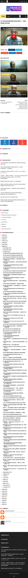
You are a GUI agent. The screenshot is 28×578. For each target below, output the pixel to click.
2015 (3, 495)
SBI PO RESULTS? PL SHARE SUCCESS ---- (13, 331)
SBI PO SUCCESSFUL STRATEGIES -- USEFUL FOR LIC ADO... (14, 312)
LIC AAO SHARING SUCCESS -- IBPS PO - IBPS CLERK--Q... (14, 463)
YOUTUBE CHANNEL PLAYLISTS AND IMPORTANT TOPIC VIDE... (14, 440)
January (5, 487)
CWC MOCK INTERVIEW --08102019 (11, 418)
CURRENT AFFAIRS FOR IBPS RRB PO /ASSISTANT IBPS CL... (14, 446)
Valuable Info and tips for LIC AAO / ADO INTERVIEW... (13, 318)
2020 (3, 244)
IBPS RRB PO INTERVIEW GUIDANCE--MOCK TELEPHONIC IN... (13, 278)
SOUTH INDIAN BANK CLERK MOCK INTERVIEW (14, 352)
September (6, 472)
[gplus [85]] (24, 1)
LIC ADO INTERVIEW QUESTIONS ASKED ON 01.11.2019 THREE (14, 68)
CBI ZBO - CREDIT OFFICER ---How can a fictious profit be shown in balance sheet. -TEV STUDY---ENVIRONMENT (14, 177)
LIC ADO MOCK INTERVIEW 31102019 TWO (13, 253)
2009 (3, 504)
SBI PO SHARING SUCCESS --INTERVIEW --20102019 (13, 326)
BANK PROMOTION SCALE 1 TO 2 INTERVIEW (11, 181)
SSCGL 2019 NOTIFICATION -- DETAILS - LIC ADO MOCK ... (15, 299)
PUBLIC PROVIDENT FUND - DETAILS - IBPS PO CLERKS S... (14, 452)
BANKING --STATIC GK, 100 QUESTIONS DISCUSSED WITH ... (12, 455)
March (5, 483)
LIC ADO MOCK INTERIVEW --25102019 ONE (13, 283)
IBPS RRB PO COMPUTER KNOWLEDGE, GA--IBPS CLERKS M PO (14, 425)
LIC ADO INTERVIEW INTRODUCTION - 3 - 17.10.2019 (13, 355)
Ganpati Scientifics (9, 511)
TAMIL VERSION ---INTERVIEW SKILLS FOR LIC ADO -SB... (15, 339)
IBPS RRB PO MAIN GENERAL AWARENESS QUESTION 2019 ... (12, 379)
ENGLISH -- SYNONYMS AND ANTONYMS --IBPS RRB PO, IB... (14, 405)
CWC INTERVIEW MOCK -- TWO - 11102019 (13, 388)
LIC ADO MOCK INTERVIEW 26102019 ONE (13, 272)
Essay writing (4, 222)
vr (5, 516)
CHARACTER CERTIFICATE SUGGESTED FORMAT (14, 296)
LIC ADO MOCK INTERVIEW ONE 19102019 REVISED (15, 324)
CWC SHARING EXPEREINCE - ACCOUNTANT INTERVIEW (13, 385)
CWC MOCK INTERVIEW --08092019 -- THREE (14, 412)
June (4, 477)
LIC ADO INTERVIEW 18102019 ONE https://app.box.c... (11, 336)
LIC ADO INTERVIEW (18, 25)
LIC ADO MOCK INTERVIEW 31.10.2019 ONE (13, 257)
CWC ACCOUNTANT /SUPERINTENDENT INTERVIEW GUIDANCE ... (12, 443)
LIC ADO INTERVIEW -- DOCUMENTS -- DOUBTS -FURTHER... (15, 286)
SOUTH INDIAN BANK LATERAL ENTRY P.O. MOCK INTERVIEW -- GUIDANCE (12, 167)
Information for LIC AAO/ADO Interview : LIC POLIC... (14, 315)
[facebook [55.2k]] (20, 1)
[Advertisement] (14, 124)
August (5, 474)
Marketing (4, 224)
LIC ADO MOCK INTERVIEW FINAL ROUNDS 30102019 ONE (13, 265)
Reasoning (4, 226)
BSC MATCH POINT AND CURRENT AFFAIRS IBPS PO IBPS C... (14, 449)
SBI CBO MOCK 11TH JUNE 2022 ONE (9, 197)
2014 (3, 497)
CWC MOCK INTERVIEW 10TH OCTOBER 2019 (13, 398)
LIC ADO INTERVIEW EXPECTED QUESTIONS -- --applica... (14, 289)
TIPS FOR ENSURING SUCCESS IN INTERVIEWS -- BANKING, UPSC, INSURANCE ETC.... (12, 193)
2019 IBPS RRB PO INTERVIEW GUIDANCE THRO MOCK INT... (14, 275)
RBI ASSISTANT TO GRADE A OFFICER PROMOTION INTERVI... (15, 376)
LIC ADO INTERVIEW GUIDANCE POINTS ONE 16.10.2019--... (13, 364)
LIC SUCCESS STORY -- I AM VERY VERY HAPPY (14, 457)
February (5, 485)
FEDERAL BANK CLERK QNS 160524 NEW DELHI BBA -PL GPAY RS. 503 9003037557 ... (13, 200)
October (5, 251)
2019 (3, 246)
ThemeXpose (16, 573)
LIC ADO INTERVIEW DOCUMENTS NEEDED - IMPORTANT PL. (13, 306)
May (4, 479)
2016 (3, 493)
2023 (3, 239)
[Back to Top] (14, 576)
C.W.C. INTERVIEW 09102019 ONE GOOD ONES (14, 402)
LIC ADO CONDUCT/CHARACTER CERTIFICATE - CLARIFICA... (14, 294)
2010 (3, 502)
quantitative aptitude (6, 228)
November (6, 250)
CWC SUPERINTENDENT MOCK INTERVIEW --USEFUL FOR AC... (14, 437)
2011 (3, 500)
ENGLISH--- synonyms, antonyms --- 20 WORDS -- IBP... (13, 422)
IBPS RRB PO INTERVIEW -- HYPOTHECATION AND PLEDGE (15, 262)
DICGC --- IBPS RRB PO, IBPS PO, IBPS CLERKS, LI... (15, 407)
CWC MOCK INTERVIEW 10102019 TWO (12, 396)
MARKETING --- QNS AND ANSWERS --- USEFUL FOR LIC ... (14, 350)
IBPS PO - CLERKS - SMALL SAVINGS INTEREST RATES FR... (14, 460)
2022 (3, 240)
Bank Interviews (5, 212)
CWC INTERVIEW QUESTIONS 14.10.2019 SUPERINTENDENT (12, 367)
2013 (3, 498)
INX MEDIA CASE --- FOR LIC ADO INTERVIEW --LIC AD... (15, 342)
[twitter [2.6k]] (22, 1)
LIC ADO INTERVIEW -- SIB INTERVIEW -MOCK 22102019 (14, 303)
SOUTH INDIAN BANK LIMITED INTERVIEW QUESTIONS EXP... (13, 309)
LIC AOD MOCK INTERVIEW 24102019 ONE (13, 291)
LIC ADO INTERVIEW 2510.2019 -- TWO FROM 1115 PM (14, 94)
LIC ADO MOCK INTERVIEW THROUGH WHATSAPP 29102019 (15, 268)
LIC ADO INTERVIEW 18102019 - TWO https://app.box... (11, 333)
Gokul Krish (8, 521)
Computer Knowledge (6, 217)
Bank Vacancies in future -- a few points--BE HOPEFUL (14, 469)
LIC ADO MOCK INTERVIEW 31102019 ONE (11, 82)
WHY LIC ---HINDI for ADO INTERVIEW (12, 357)
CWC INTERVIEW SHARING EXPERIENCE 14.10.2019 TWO (15, 370)
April (4, 481)
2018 (3, 489)
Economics (4, 219)
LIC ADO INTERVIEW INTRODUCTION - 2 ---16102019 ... (13, 362)
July (4, 476)
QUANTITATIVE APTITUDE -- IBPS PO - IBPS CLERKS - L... (13, 400)
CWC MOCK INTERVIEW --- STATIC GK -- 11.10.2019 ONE (13, 390)
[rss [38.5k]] (26, 1)
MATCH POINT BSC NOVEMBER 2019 (11, 329)
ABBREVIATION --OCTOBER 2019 (11, 344)
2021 (3, 242)
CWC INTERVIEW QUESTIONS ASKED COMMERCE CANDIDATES (14, 373)
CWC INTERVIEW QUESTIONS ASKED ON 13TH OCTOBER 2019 (14, 382)
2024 (3, 237)
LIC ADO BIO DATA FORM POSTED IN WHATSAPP (14, 271)
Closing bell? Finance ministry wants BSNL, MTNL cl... (14, 410)
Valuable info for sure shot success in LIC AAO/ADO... (13, 321)
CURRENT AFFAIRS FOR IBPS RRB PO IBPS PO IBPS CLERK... (14, 434)
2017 (3, 491)
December (6, 248)
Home (3, 16)
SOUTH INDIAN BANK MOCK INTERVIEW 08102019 (15, 416)
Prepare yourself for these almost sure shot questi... (14, 347)
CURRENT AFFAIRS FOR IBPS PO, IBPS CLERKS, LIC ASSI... (14, 431)
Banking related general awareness (9, 215)
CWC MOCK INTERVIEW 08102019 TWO (12, 414)
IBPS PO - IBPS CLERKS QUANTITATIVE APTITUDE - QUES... (15, 466)
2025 (3, 235)
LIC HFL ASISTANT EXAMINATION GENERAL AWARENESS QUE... (13, 393)
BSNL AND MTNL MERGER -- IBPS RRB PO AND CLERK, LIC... (14, 259)
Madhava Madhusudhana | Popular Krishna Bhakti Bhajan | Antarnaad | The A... (13, 185)
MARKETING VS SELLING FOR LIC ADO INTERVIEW (14, 301)
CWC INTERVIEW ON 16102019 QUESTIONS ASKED (15, 359)
